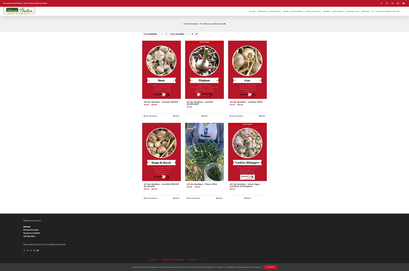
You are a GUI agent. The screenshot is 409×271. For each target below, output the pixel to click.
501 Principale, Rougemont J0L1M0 (35, 3)
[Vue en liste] (196, 34)
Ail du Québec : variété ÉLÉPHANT (200, 103)
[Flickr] (31, 250)
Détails (177, 116)
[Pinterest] (27, 250)
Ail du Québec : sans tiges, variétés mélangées (245, 185)
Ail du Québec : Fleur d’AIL (202, 184)
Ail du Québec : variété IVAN (246, 102)
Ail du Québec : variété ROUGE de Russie (161, 185)
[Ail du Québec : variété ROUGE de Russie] (161, 152)
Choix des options (151, 116)
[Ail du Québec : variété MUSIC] (161, 70)
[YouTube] (38, 250)
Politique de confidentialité (172, 260)
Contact (192, 260)
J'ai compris (270, 267)
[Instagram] (34, 250)
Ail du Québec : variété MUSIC (161, 102)
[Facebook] (24, 250)
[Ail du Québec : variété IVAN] (247, 70)
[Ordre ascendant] (166, 34)
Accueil (153, 260)
